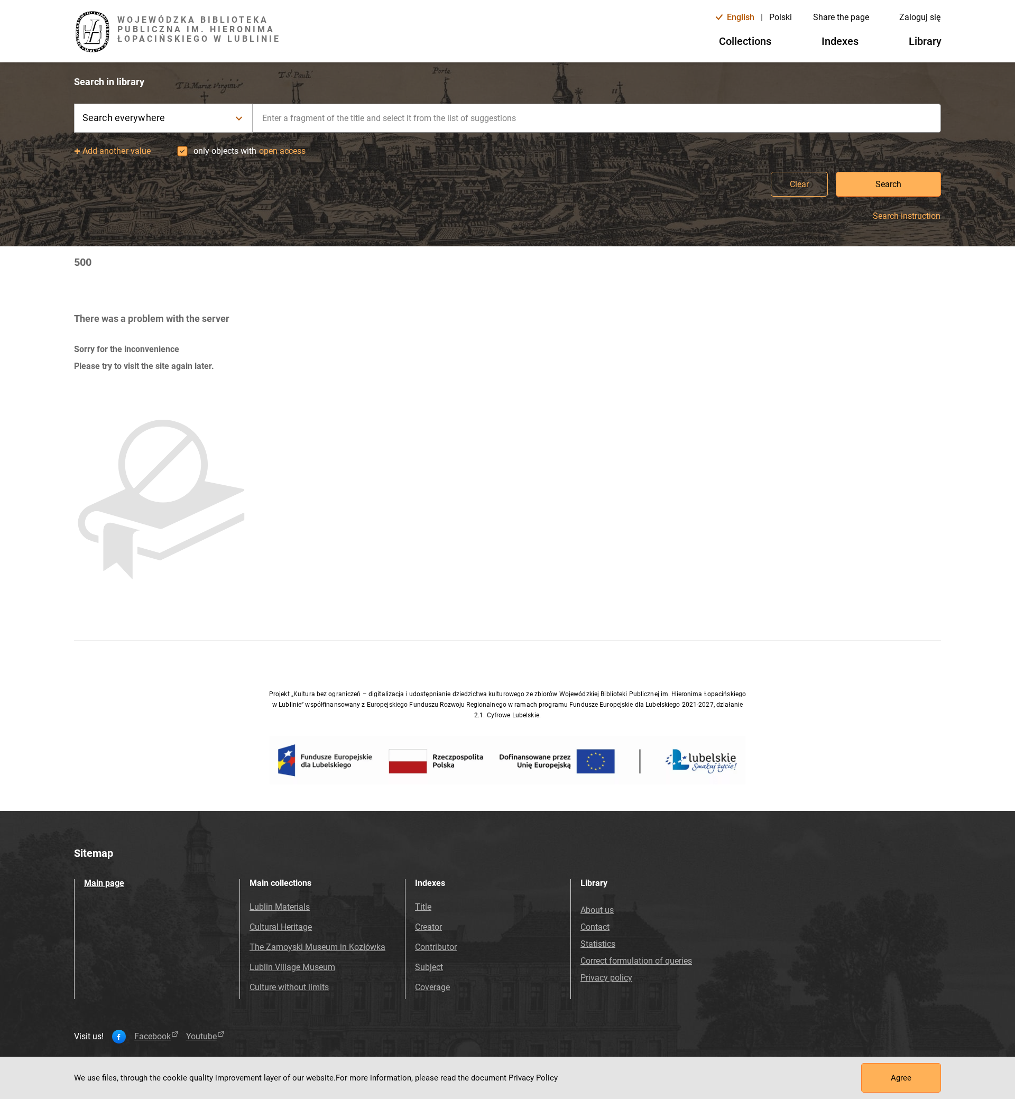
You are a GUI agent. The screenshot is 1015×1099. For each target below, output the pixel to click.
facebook (152, 1036)
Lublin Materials (280, 907)
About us (597, 910)
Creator (428, 927)
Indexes (840, 41)
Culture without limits (289, 987)
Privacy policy (606, 978)
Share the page (841, 17)
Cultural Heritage (281, 927)
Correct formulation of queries (636, 961)
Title (423, 907)
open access (282, 151)
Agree (901, 1078)
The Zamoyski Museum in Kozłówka (317, 947)
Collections (745, 41)
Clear (799, 184)
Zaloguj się (919, 17)
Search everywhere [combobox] (123, 117)
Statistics (597, 944)
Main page (104, 883)
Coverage (432, 987)
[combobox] (597, 118)
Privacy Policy (533, 1078)
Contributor (436, 947)
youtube (201, 1036)
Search (888, 184)
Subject (429, 967)
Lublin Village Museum (292, 967)
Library (925, 41)
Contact (595, 927)
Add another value (116, 151)
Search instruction (906, 216)
